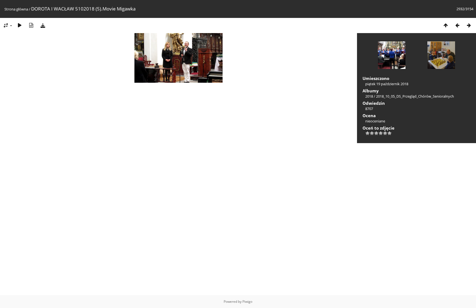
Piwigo (247, 301)
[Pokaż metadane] (31, 25)
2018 (369, 96)
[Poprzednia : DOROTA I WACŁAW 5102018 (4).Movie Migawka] (457, 25)
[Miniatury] (445, 25)
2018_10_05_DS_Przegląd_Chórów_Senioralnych (415, 96)
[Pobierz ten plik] (42, 25)
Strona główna (16, 9)
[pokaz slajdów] (19, 25)
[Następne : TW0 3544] (469, 25)
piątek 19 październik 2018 (386, 83)
